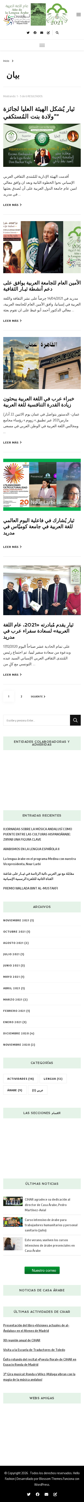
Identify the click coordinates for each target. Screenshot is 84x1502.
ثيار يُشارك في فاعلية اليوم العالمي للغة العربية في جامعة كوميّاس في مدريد (38, 527)
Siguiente (37, 696)
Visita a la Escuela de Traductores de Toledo (34, 1350)
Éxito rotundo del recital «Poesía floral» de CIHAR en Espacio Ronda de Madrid (39, 1361)
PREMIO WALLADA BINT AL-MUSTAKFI (30, 888)
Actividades (20, 1078)
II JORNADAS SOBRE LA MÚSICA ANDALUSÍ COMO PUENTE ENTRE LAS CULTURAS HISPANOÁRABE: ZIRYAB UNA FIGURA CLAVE (37, 834)
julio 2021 (11, 954)
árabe (14, 1090)
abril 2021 (11, 988)
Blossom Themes (50, 1478)
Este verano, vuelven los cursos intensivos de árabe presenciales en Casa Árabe (50, 1245)
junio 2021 (11, 965)
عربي (37, 1090)
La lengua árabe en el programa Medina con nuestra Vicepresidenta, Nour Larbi (39, 861)
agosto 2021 (13, 943)
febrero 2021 (14, 1010)
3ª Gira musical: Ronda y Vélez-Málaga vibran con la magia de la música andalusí (39, 1376)
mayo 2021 (11, 976)
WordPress (41, 1484)
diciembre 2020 (16, 1033)
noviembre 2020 (16, 1044)
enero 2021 (12, 1022)
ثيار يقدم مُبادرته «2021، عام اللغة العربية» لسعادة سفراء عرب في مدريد (38, 631)
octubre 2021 (14, 931)
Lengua (53, 1078)
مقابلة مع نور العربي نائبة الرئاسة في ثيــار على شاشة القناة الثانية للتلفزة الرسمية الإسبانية (38, 876)
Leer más (11, 205)
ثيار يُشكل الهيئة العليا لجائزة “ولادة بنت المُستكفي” (39, 112)
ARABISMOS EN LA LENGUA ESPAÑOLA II (31, 849)
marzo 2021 (12, 999)
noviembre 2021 (16, 920)
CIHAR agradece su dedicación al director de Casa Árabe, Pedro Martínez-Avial (47, 1204)
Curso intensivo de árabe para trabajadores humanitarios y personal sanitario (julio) (51, 1225)
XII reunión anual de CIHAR (21, 1340)
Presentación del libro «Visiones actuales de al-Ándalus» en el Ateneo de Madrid (36, 1327)
